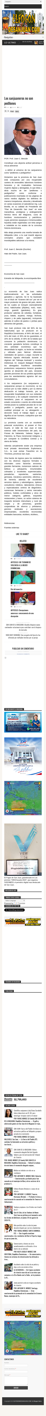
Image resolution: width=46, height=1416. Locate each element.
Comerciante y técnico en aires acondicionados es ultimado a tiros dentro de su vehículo (25, 1246)
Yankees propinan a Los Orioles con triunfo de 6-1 (28, 1208)
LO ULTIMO (10, 42)
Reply (7, 107)
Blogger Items (38, 1401)
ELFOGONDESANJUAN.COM (22, 1401)
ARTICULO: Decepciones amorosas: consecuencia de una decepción (22, 613)
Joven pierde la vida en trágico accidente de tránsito (27, 1284)
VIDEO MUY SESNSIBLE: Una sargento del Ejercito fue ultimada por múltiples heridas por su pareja (23, 636)
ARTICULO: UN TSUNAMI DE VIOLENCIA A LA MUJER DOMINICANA (21, 565)
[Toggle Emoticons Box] (5, 658)
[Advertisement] (23, 69)
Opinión (14, 107)
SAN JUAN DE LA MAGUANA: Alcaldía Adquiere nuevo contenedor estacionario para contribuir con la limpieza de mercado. (23, 627)
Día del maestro (16, 589)
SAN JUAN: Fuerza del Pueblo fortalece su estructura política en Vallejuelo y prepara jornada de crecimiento (27, 1131)
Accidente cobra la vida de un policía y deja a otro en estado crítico (26, 1265)
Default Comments (23, 651)
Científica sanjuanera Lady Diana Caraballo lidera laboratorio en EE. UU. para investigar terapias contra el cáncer (27, 1113)
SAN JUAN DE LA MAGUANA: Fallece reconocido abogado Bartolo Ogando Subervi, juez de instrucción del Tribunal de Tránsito (27, 1153)
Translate (21, 903)
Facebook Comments (23, 654)
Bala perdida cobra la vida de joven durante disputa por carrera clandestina (27, 1226)
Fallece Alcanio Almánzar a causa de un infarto (26, 1190)
